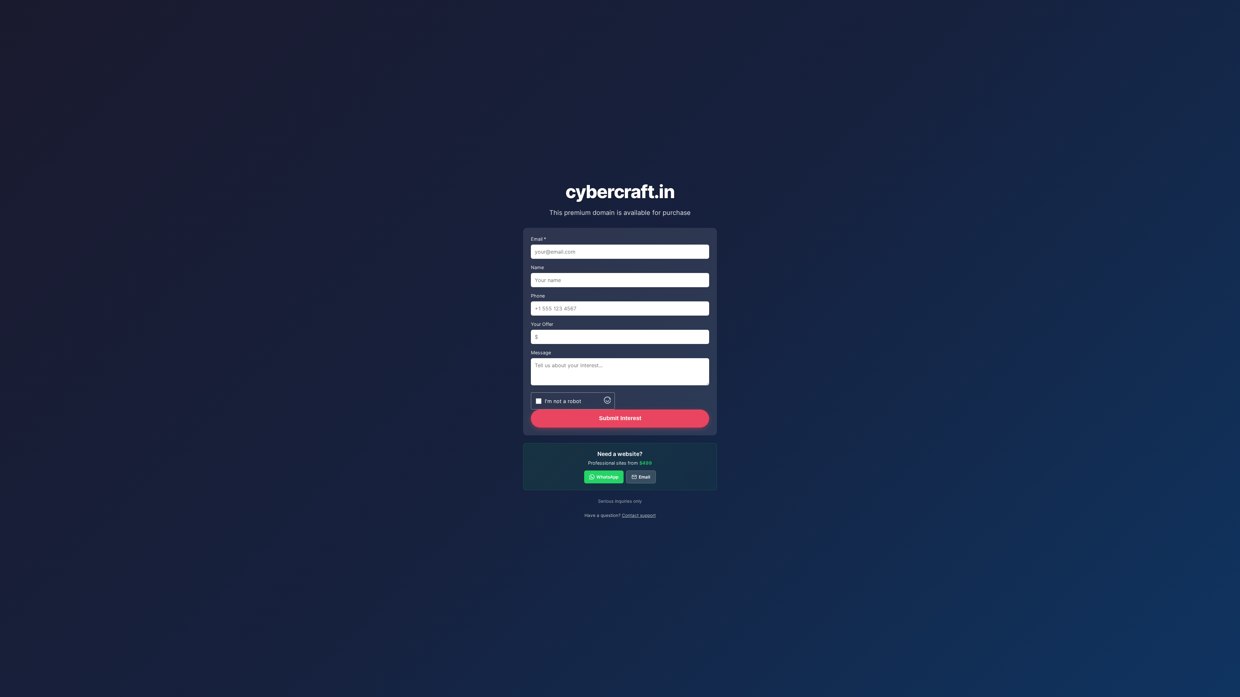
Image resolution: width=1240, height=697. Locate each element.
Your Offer (542, 324)
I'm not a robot (563, 401)
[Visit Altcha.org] (607, 402)
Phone (538, 295)
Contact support (639, 515)
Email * (538, 239)
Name (537, 267)
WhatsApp (607, 477)
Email (644, 477)
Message (541, 352)
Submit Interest (620, 418)
